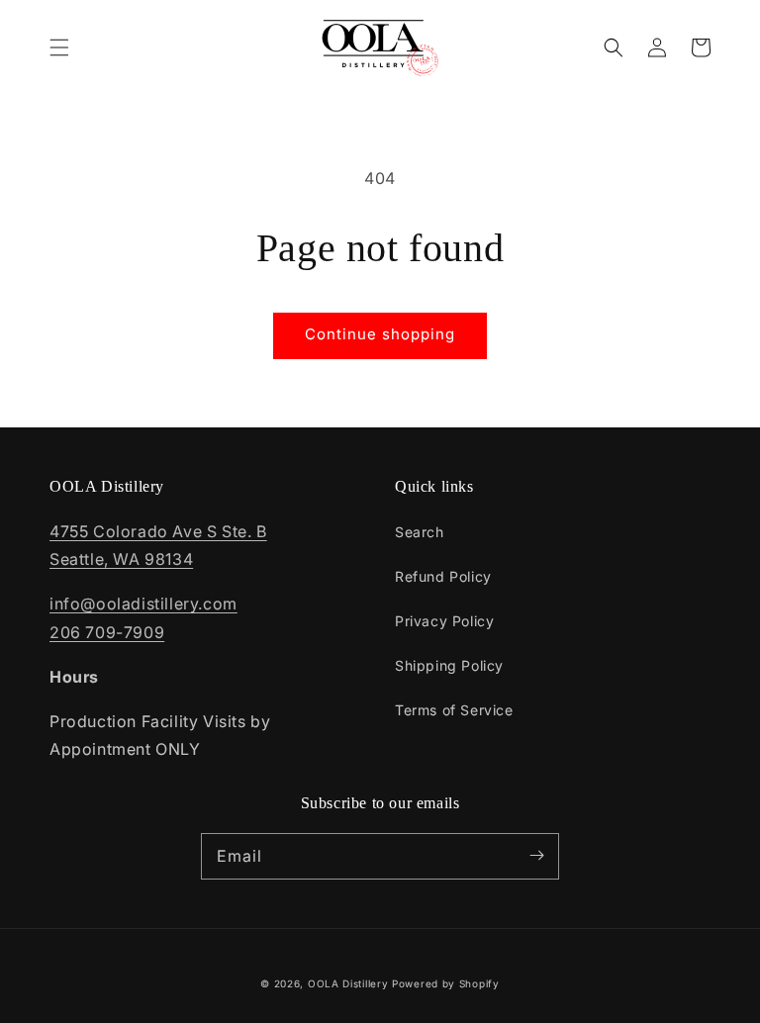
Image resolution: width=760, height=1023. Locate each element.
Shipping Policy (449, 665)
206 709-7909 (106, 632)
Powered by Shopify (446, 983)
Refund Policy (443, 576)
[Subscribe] (536, 856)
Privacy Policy (444, 620)
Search (419, 531)
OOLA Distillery (348, 983)
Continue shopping (380, 334)
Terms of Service (454, 709)
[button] (59, 47)
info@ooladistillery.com (143, 603)
